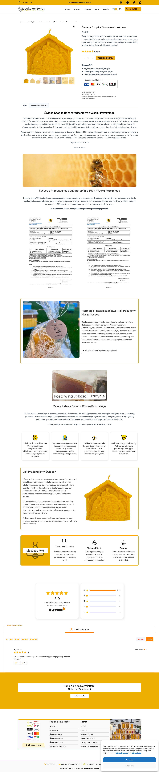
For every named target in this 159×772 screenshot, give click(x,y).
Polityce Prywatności (122, 753)
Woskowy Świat (26, 22)
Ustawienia (129, 766)
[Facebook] (121, 2)
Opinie (97, 9)
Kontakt (106, 9)
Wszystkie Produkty (110, 96)
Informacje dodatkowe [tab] (39, 106)
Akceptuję (129, 760)
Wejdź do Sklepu (133, 9)
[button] (74, 26)
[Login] (140, 2)
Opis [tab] (25, 106)
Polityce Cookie (136, 753)
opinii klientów (57, 602)
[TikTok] (134, 2)
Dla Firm (87, 9)
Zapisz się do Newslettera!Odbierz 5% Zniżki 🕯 (79, 687)
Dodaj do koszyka (105, 58)
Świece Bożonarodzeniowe (43, 22)
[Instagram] (127, 2)
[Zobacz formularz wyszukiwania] (120, 9)
